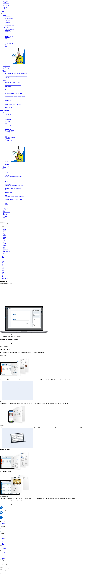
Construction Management (9, 18)
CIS (3, 232)
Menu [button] (8, 110)
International (3, 253)
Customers (3, 64)
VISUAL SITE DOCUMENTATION (8, 43)
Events (4, 4)
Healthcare (6, 106)
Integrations (6, 139)
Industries (3, 70)
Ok (0, 573)
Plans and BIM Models (9, 29)
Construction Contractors (6, 66)
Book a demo (1, 110)
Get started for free (2, 284)
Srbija (4, 244)
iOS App (3, 557)
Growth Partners (5, 9)
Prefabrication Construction (8, 107)
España (2, 262)
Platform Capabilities (6, 27)
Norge (4, 240)
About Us (4, 6)
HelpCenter (4, 2)
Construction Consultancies (6, 166)
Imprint (2, 553)
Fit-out (6, 203)
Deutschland (4, 235)
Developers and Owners (6, 164)
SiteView (6, 54)
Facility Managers (5, 67)
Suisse (2, 273)
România (4, 243)
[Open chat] (1, 569)
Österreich (3, 267)
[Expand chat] (1, 567)
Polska (4, 242)
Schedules (10, 39)
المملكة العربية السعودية (6, 251)
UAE (2, 277)
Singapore (4, 231)
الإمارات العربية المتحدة (5, 278)
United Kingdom (5, 249)
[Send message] (8, 568)
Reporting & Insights (9, 36)
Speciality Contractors (6, 68)
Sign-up (5, 110)
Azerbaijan (4, 230)
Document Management (9, 32)
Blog (4, 210)
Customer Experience (6, 3)
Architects (4, 167)
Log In (7, 110)
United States (3, 255)
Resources (3, 207)
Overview (4, 65)
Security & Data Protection (6, 5)
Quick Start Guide (5, 1)
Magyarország (3, 265)
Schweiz (3, 270)
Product (3, 14)
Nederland (4, 239)
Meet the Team (5, 7)
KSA (4, 250)
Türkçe (4, 248)
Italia (4, 238)
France (4, 236)
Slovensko (4, 245)
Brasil (4, 227)
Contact (4, 10)
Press (4, 8)
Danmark (4, 234)
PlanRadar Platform (7, 16)
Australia (4, 229)
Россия (3, 268)
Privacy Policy (3, 552)
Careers (3, 542)
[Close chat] (2, 567)
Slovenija (4, 246)
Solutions (4, 15)
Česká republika (5, 233)
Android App (3, 558)
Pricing (2, 205)
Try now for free (2, 503)
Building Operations (10, 21)
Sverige (4, 247)
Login (2, 218)
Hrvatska (4, 237)
